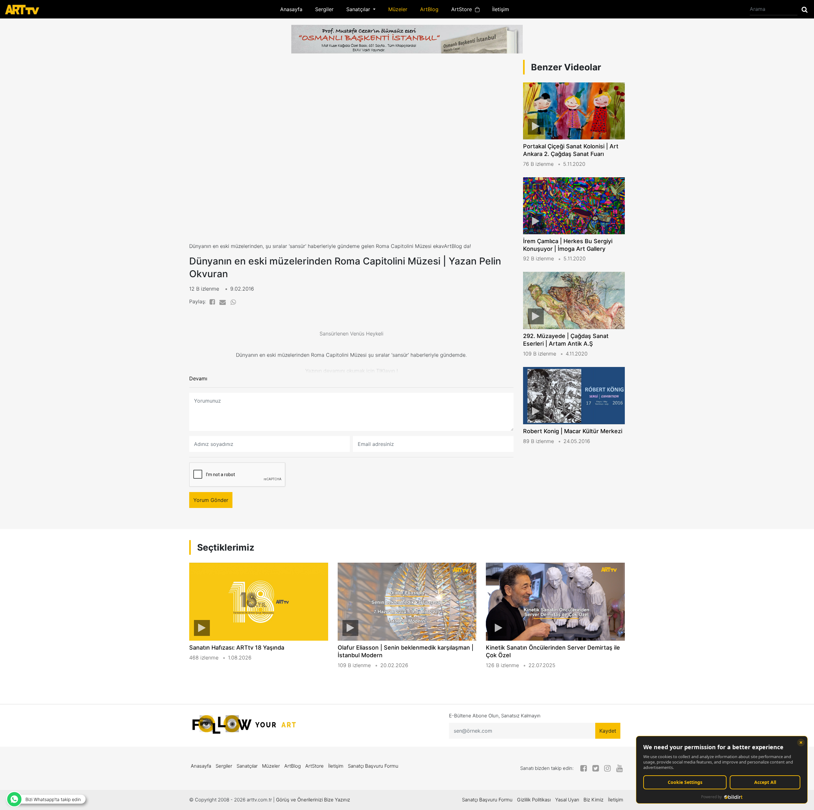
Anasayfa (291, 9)
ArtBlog (429, 9)
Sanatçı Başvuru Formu (373, 766)
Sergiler (324, 9)
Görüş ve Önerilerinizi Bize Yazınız (313, 800)
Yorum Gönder (210, 500)
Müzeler (397, 9)
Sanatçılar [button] (359, 9)
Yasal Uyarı (567, 800)
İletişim (500, 9)
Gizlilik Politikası (534, 800)
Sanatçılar (247, 766)
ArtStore (463, 9)
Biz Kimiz (593, 800)
